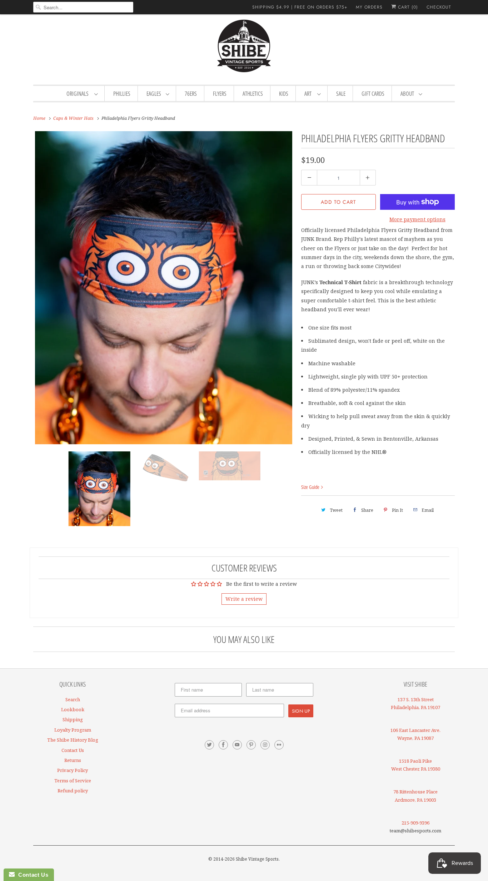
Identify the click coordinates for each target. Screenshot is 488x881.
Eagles (154, 94)
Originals (78, 94)
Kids (283, 94)
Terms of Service (72, 780)
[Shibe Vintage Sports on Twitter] (209, 744)
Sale (340, 94)
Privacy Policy (72, 770)
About (407, 94)
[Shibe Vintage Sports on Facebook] (223, 744)
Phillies (121, 94)
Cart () (407, 7)
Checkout (439, 7)
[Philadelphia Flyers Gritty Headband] (163, 287)
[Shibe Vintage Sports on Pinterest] (251, 744)
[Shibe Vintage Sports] (244, 49)
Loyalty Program (72, 730)
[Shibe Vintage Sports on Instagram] (265, 744)
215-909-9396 (415, 823)
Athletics (253, 94)
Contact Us (72, 750)
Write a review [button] (244, 598)
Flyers (219, 94)
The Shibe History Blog (72, 740)
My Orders (369, 7)
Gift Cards (373, 94)
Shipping (73, 719)
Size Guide (310, 487)
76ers (191, 94)
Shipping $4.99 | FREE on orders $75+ (299, 7)
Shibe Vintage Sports (257, 859)
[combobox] (83, 7)
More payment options (417, 219)
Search (72, 699)
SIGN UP (301, 711)
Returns (72, 760)
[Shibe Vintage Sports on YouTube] (237, 744)
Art (309, 94)
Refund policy (73, 790)
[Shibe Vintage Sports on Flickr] (279, 744)
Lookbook (72, 709)
